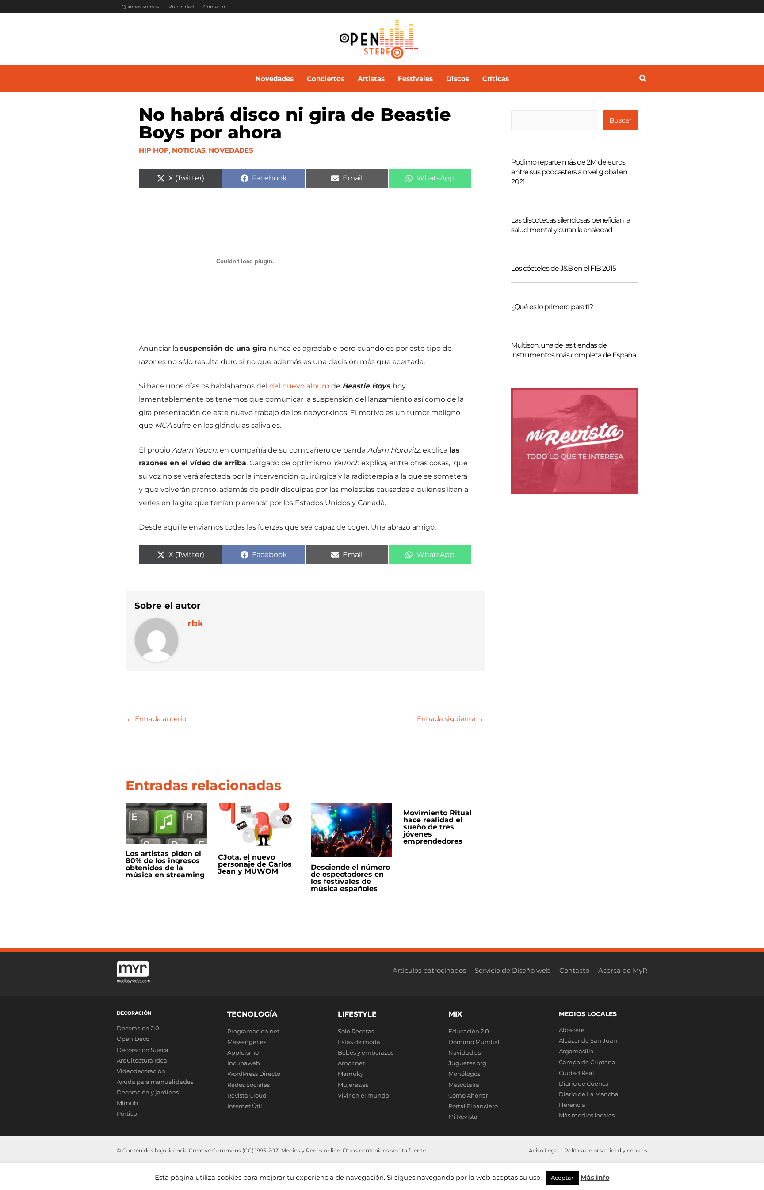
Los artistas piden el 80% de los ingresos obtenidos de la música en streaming (165, 864)
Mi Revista (463, 1116)
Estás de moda (359, 1041)
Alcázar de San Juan (588, 1040)
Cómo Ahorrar (468, 1095)
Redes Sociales (248, 1084)
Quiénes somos (140, 7)
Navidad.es (464, 1052)
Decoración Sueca (142, 1049)
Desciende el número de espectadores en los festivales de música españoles (350, 878)
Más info (595, 1177)
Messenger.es (246, 1041)
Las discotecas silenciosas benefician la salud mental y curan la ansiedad (570, 225)
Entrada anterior (157, 718)
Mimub (127, 1102)
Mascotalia (463, 1084)
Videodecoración (141, 1071)
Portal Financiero (473, 1105)
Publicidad (181, 7)
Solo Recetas (356, 1031)
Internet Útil (244, 1105)
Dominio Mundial (474, 1041)
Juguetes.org (467, 1063)
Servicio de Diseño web (512, 970)
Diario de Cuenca (584, 1083)
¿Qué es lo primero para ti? (552, 307)
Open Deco (133, 1038)
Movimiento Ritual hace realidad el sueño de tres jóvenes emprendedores (437, 827)
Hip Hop (154, 150)
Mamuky (350, 1073)
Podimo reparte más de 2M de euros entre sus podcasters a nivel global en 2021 (569, 172)
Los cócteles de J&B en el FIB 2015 (563, 268)
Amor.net (351, 1063)
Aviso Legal (544, 1150)
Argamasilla (576, 1051)
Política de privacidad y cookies (605, 1150)
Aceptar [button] (562, 1177)
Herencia (572, 1104)
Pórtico (127, 1113)
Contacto (214, 7)
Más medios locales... (589, 1115)
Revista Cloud (247, 1095)
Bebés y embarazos (365, 1052)
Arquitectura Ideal (143, 1060)
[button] (643, 79)
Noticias (189, 150)
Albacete (571, 1029)
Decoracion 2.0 (138, 1028)
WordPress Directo (253, 1073)
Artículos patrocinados (429, 970)
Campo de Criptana (587, 1062)
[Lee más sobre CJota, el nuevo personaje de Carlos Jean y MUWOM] (258, 824)
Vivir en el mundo (363, 1095)
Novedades (231, 150)
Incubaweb (243, 1063)
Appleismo (243, 1052)
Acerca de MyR (622, 970)
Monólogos (464, 1073)
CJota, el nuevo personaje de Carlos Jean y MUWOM (255, 864)
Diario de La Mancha (589, 1094)
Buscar (620, 120)
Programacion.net (253, 1031)
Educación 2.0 (468, 1031)
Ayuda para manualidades (155, 1081)
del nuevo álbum (299, 386)
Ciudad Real (576, 1072)
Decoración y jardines (148, 1092)
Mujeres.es (353, 1084)
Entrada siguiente (450, 718)
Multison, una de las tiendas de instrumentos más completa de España (573, 350)
